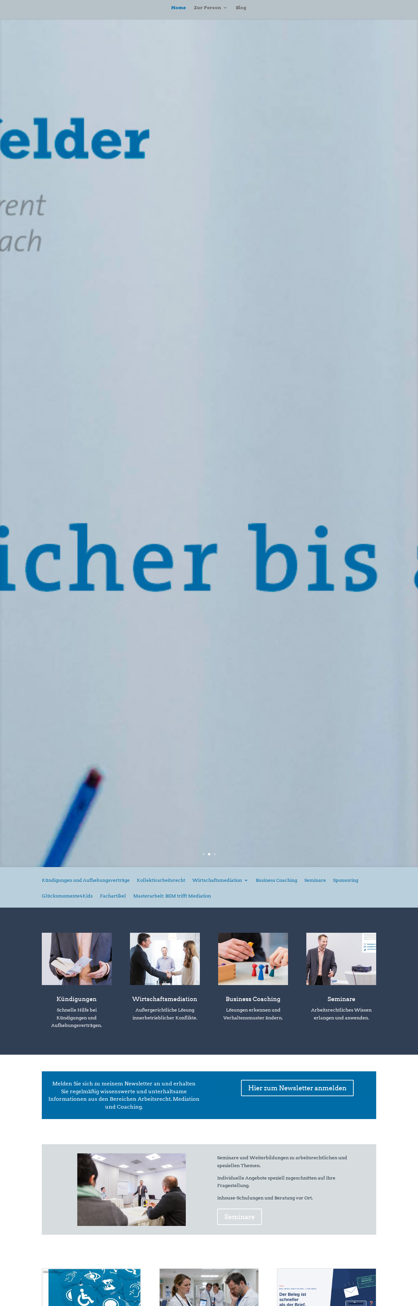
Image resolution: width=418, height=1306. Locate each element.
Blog (241, 7)
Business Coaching (276, 880)
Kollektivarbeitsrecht (161, 880)
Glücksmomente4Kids (67, 896)
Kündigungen (76, 999)
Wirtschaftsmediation (217, 880)
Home (178, 7)
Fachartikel (113, 896)
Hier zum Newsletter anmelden (297, 1088)
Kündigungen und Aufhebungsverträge (86, 880)
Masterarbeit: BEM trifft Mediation (172, 896)
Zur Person (207, 7)
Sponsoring (345, 880)
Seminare (315, 880)
